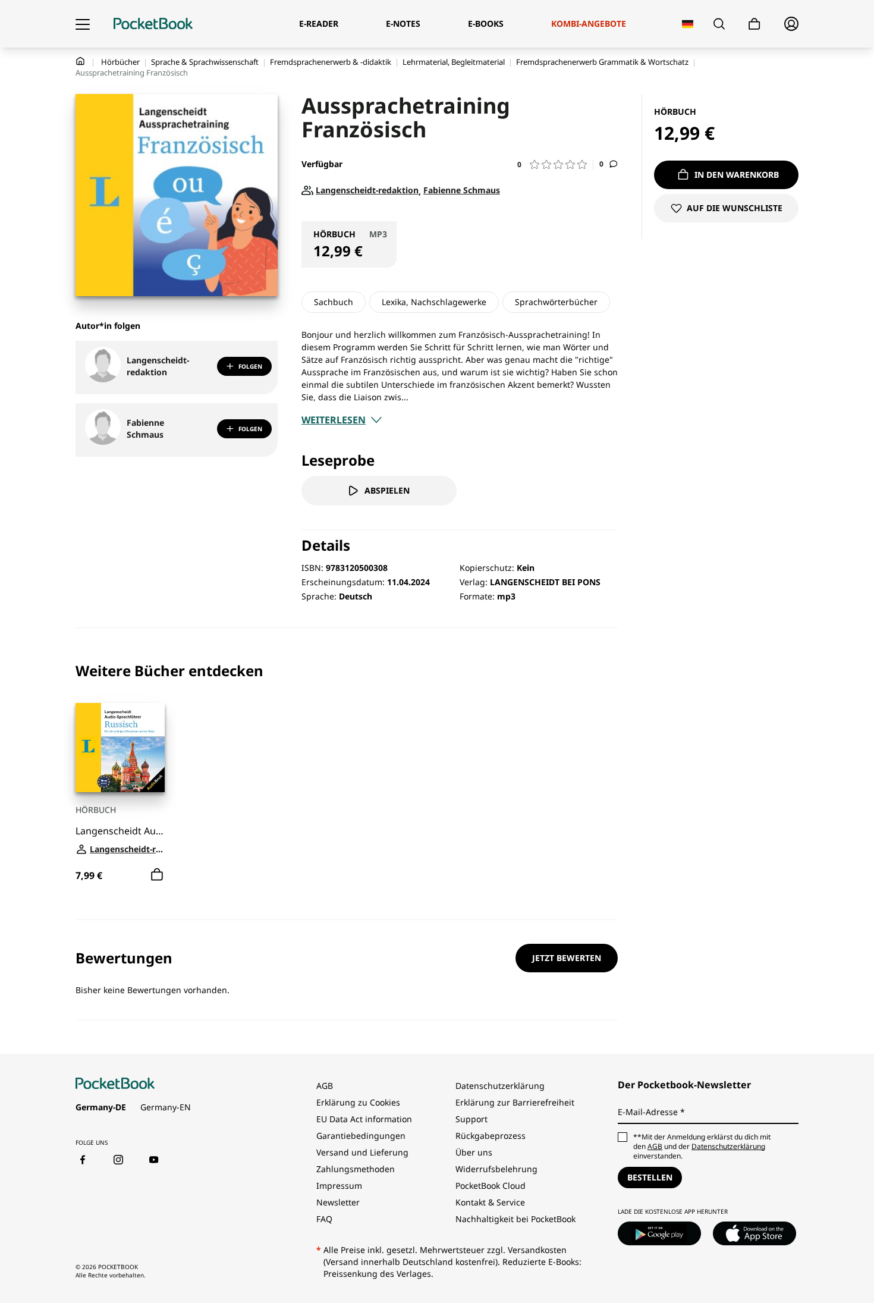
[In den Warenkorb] (157, 875)
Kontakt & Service (490, 1202)
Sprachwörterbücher (556, 301)
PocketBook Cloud (490, 1185)
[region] (346, 773)
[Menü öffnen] (83, 24)
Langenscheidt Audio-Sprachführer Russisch (120, 831)
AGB (324, 1085)
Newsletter (338, 1202)
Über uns (473, 1152)
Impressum (339, 1185)
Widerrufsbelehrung (496, 1169)
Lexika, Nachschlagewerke (434, 301)
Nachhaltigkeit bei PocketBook (515, 1218)
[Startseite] (153, 24)
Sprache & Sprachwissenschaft (205, 61)
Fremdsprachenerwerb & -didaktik (330, 61)
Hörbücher (120, 61)
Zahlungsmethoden (355, 1169)
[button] (555, 164)
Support (471, 1119)
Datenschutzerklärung (500, 1085)
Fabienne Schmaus (145, 428)
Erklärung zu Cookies (359, 1102)
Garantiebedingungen (360, 1135)
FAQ (324, 1218)
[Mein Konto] (791, 24)
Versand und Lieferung (362, 1152)
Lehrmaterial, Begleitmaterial (454, 61)
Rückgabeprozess (490, 1135)
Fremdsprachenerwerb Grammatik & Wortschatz (602, 61)
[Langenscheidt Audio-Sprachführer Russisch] (120, 747)
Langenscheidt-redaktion (158, 366)
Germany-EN (165, 1107)
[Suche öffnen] (719, 24)
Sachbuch (333, 301)
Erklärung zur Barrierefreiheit (514, 1102)
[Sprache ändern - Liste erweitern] (687, 24)
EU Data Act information (364, 1119)
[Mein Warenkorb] (754, 24)
